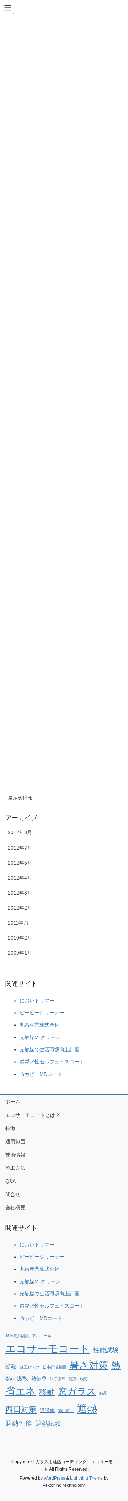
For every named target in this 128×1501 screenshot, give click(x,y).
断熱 (11, 1367)
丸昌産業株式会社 (39, 1025)
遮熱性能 (18, 1423)
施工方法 (15, 1168)
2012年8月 (20, 832)
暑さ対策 (88, 1365)
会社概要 (15, 1207)
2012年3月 (20, 893)
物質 (84, 1379)
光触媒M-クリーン (40, 1037)
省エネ (20, 1391)
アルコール (42, 1336)
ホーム (12, 1101)
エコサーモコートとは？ (32, 1115)
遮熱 (87, 1408)
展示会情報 (20, 798)
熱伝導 (38, 1378)
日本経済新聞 (54, 1367)
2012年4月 (20, 878)
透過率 (47, 1410)
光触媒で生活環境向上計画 (49, 1049)
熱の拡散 (16, 1378)
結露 (103, 1393)
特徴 (10, 1128)
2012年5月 (20, 863)
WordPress (54, 1478)
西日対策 (21, 1409)
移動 (47, 1391)
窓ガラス (77, 1391)
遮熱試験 (48, 1423)
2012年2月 (20, 908)
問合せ (12, 1194)
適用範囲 (15, 1141)
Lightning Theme (86, 1478)
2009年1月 (20, 953)
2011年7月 (19, 923)
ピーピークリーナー (42, 1013)
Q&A (10, 1181)
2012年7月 (20, 848)
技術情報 (15, 1155)
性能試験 (106, 1350)
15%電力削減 (17, 1336)
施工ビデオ (29, 1367)
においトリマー (37, 1000)
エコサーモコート (47, 1348)
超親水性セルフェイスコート (52, 1061)
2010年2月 (20, 938)
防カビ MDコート (41, 1074)
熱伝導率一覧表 (63, 1379)
